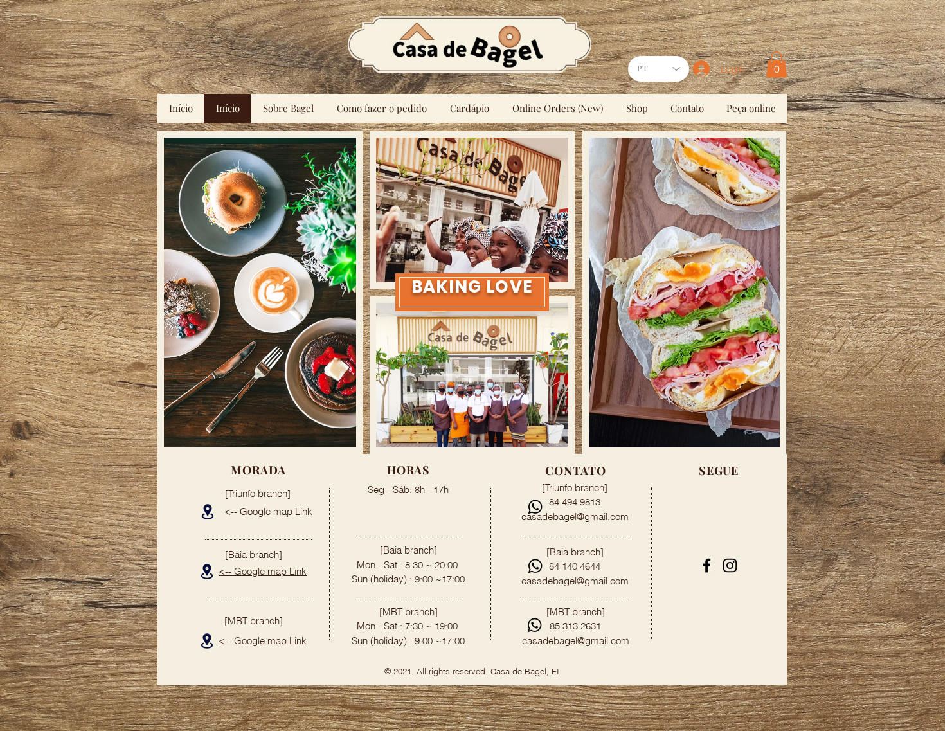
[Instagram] (730, 565)
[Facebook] (707, 565)
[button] (777, 64)
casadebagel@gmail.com (575, 641)
